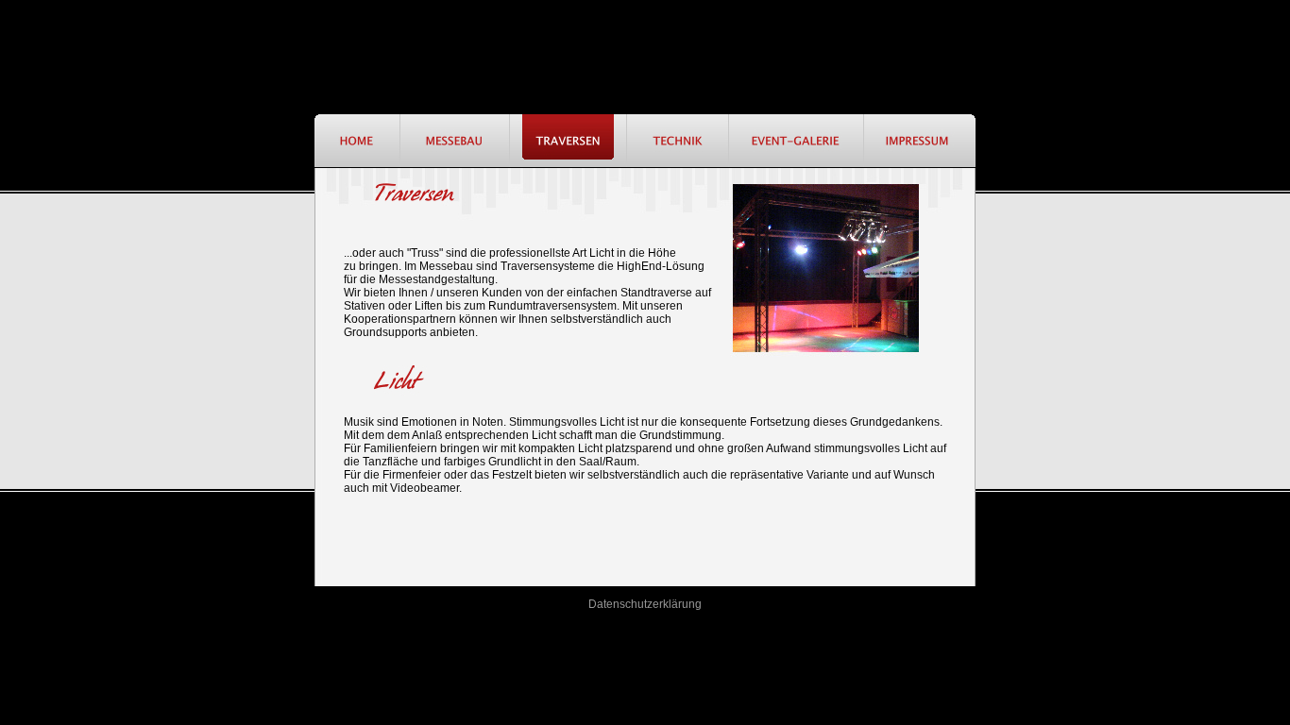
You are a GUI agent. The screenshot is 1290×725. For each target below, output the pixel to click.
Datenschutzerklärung (645, 604)
